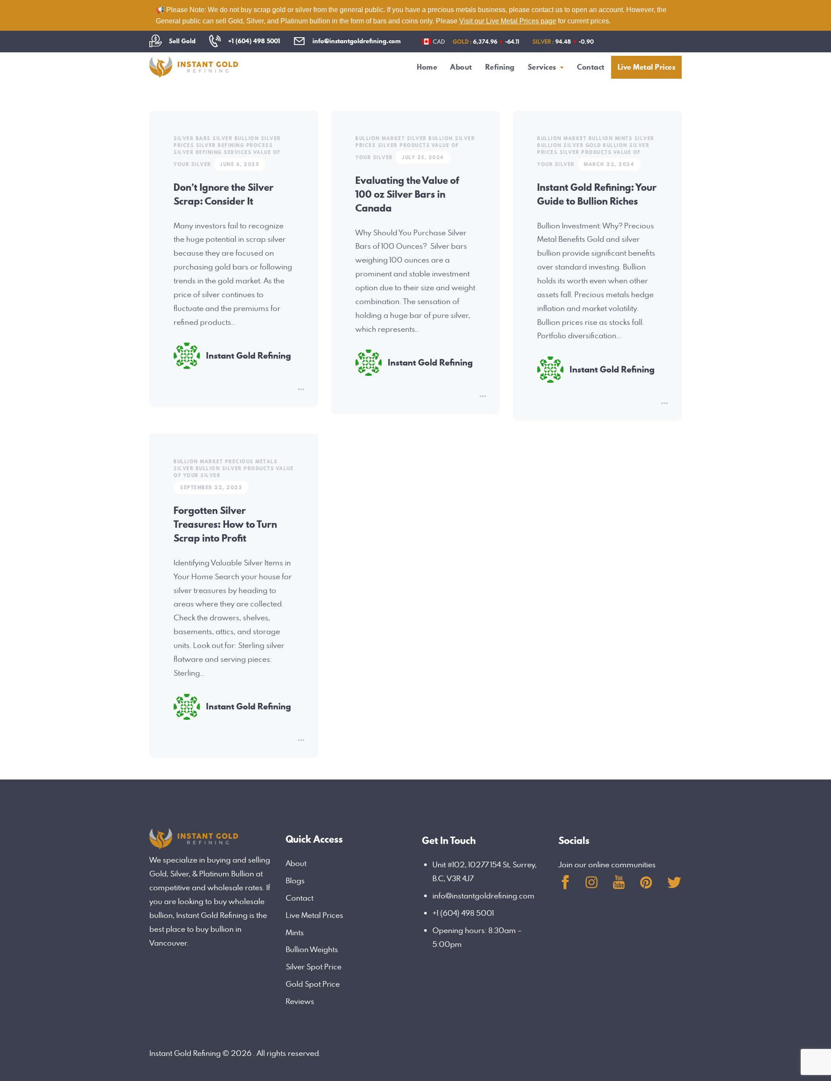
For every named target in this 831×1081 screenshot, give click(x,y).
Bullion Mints (611, 138)
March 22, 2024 (609, 164)
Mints (295, 932)
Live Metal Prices (314, 915)
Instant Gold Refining (248, 356)
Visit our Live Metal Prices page (507, 21)
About (296, 863)
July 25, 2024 (423, 157)
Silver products (404, 145)
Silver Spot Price (313, 967)
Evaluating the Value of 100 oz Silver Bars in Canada (407, 194)
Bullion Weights (312, 949)
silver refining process (234, 145)
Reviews (300, 1001)
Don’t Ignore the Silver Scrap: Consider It (224, 194)
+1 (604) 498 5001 (463, 913)
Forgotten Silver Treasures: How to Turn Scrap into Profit (225, 524)
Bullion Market (380, 138)
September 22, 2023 (211, 487)
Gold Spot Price (313, 984)
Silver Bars (192, 138)
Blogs (295, 880)
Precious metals (251, 461)
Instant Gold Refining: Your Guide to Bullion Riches (597, 194)
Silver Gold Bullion (596, 145)
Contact (299, 898)
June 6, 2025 (239, 164)
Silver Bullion (236, 138)
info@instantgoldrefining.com (483, 896)
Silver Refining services (212, 152)
